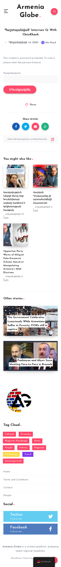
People (9, 447)
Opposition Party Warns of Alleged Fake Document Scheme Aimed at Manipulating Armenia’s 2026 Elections (13, 262)
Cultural (9, 434)
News (33, 105)
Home (6, 471)
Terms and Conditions (15, 479)
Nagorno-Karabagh (16, 441)
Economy (26, 434)
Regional (39, 447)
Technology (11, 454)
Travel (27, 454)
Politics (23, 447)
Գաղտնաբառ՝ (12, 73)
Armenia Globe (30, 11)
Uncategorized (13, 461)
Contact (8, 487)
